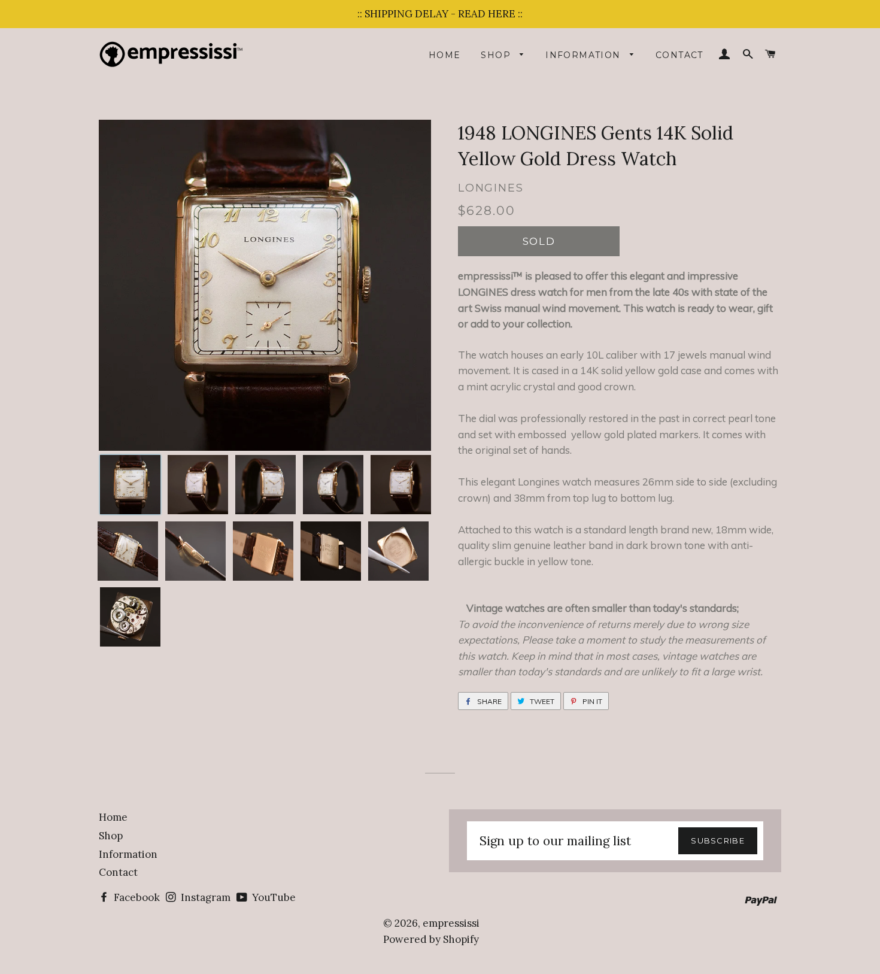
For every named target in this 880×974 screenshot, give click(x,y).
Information (584, 55)
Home (445, 55)
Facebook (135, 897)
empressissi (451, 923)
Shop (497, 55)
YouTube (273, 897)
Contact (679, 55)
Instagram (204, 897)
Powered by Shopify (431, 939)
